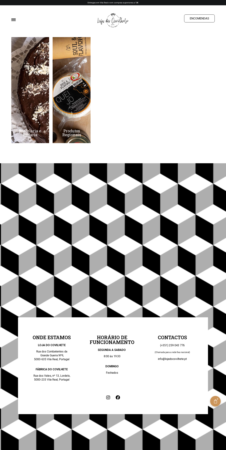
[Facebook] (118, 397)
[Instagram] (108, 397)
